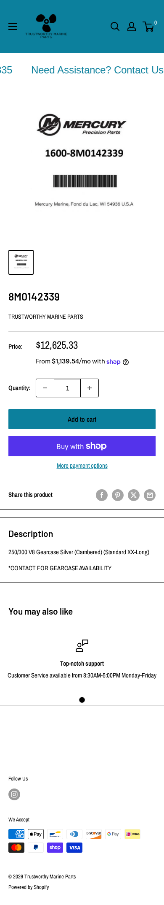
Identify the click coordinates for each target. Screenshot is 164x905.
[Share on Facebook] (102, 495)
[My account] (131, 26)
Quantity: (19, 387)
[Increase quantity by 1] (89, 388)
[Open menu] (12, 26)
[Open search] (115, 26)
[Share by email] (150, 495)
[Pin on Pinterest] (118, 495)
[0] (148, 27)
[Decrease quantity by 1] (45, 388)
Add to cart (82, 419)
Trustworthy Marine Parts (45, 316)
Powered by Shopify (28, 887)
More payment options (82, 465)
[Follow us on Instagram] (14, 794)
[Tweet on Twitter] (134, 495)
